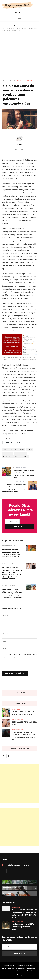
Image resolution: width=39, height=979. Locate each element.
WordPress (31, 971)
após (5, 449)
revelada (17, 456)
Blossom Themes (10, 971)
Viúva (25, 456)
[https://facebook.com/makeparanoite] (4, 756)
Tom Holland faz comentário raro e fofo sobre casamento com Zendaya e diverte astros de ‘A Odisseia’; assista (13, 574)
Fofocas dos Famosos (25, 80)
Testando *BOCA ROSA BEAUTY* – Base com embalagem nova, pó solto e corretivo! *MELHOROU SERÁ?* (24, 913)
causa (22, 449)
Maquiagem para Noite (25, 965)
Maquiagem (16, 709)
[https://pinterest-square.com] (8, 756)
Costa (29, 449)
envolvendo (7, 453)
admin (19, 144)
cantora (13, 449)
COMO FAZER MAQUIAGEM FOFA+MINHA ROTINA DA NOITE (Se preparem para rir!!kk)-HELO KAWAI (24, 736)
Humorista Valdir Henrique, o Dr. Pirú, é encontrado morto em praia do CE (12, 554)
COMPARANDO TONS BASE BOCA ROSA (24, 723)
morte (23, 453)
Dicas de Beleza (17, 719)
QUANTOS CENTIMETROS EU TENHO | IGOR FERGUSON (23, 713)
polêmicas (7, 456)
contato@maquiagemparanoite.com (19, 865)
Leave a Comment (19, 149)
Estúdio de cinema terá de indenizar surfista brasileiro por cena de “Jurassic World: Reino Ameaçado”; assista (13, 595)
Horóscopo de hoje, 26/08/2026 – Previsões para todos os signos (24, 926)
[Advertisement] (19, 54)
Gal (16, 453)
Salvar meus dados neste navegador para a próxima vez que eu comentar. (20, 655)
